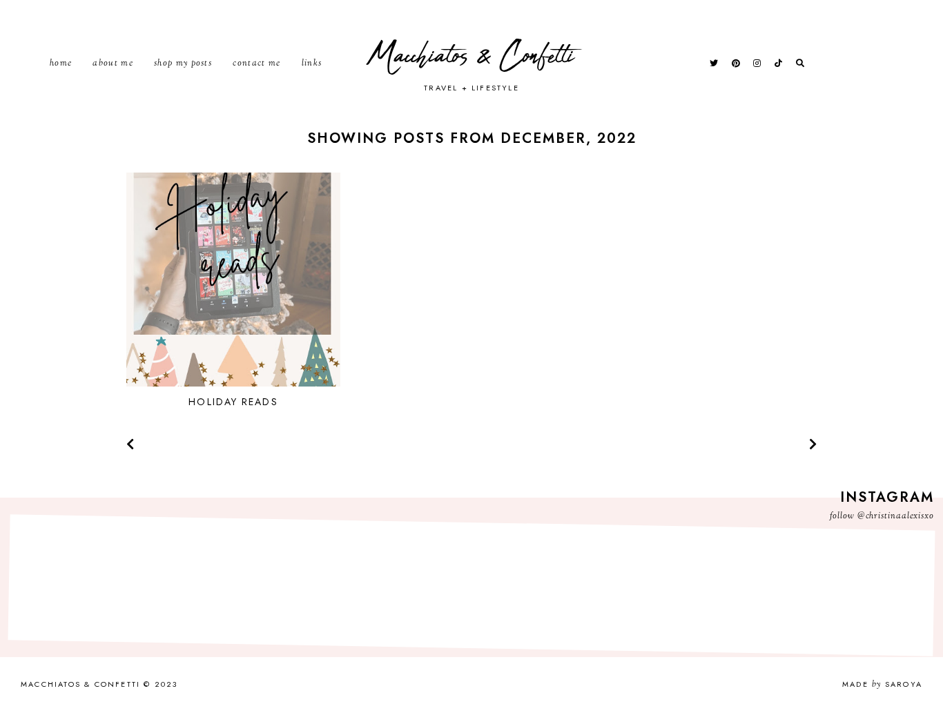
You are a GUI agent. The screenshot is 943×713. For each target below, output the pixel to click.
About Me (113, 63)
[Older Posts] (813, 445)
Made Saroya (882, 684)
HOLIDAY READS (233, 402)
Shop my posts (183, 63)
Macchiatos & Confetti (471, 56)
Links (312, 63)
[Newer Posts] (130, 445)
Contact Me (256, 63)
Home (61, 63)
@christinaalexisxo (895, 516)
